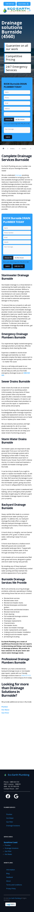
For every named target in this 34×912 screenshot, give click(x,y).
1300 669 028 (9, 4)
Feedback (9, 877)
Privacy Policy (11, 889)
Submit (8, 137)
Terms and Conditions (14, 885)
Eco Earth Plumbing (15, 898)
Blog (8, 873)
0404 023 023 (26, 675)
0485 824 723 (18, 266)
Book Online (22, 4)
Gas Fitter (5, 713)
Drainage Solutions (13, 826)
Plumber (5, 707)
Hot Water (5, 710)
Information (10, 870)
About (8, 881)
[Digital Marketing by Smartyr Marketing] (10, 904)
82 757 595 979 (13, 786)
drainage (18, 175)
